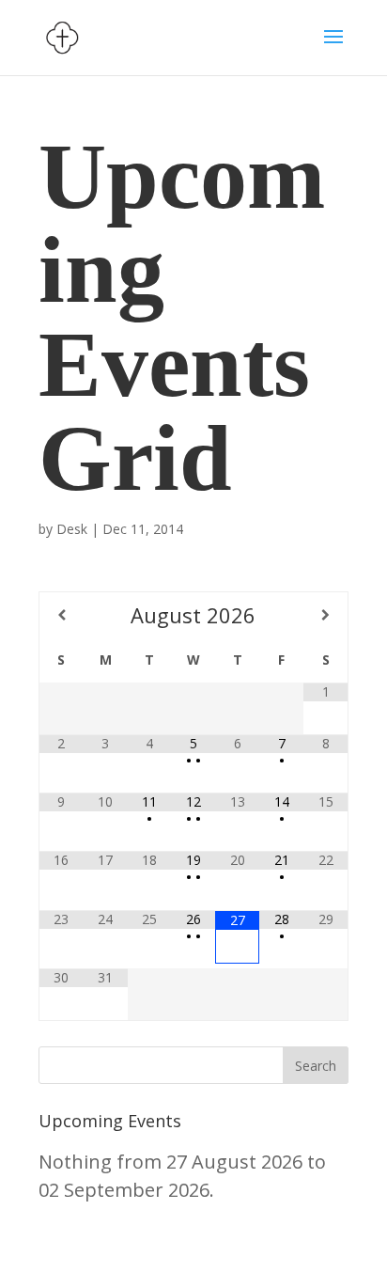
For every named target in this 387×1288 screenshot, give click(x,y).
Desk (71, 529)
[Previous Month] (61, 614)
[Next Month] (326, 614)
